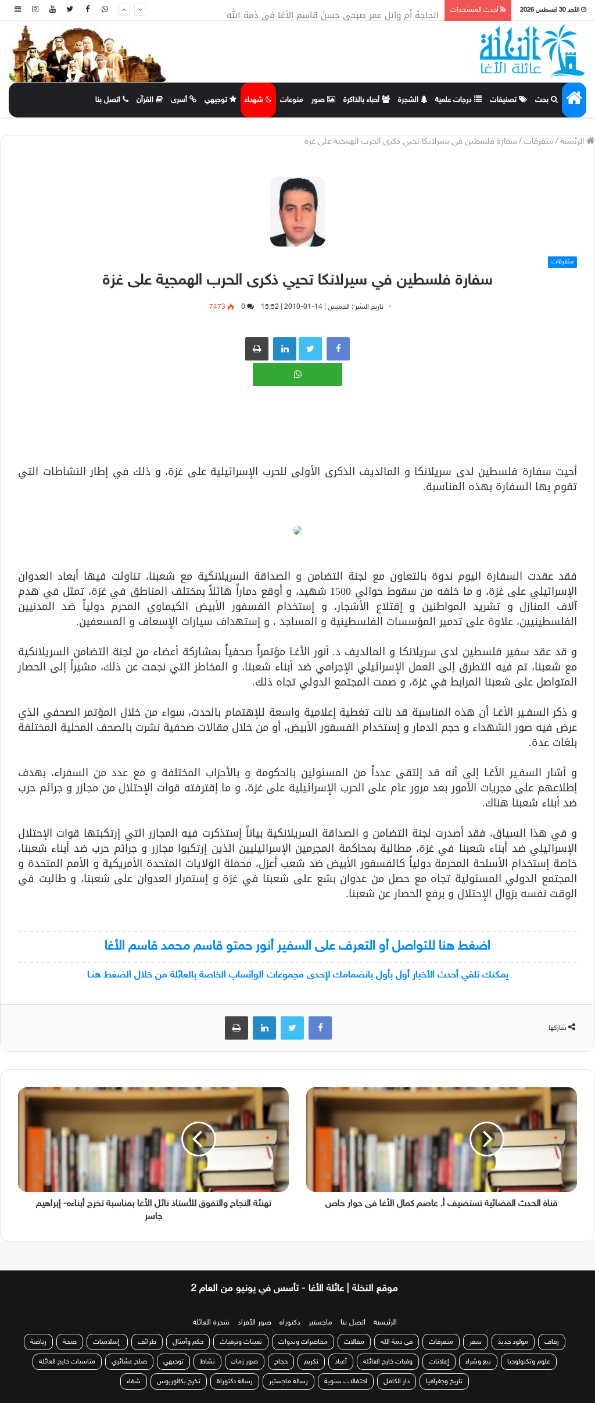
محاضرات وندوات (303, 1342)
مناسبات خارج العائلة (67, 1362)
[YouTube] (52, 10)
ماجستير (320, 1322)
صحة (70, 1342)
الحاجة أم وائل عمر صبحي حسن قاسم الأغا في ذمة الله (333, 10)
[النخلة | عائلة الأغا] (533, 50)
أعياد (341, 1362)
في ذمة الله (397, 1342)
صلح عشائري (129, 1362)
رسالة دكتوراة (235, 1381)
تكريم (311, 1362)
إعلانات (439, 1362)
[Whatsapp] (104, 10)
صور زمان (244, 1362)
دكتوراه (289, 1322)
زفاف (551, 1342)
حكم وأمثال (188, 1342)
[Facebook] (87, 10)
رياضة (38, 1342)
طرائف (147, 1342)
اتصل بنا (109, 100)
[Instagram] (35, 10)
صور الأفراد (254, 1322)
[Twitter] (69, 10)
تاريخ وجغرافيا (444, 1381)
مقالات (354, 1342)
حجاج (281, 1362)
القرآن (146, 100)
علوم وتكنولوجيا (528, 1362)
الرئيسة (573, 142)
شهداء (255, 100)
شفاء (134, 1381)
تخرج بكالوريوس (178, 1381)
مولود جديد (513, 1342)
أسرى (180, 100)
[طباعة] (256, 348)
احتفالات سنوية (345, 1381)
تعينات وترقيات (241, 1342)
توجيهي (217, 100)
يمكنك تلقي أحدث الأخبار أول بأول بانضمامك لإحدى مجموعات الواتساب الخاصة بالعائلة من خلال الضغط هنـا (297, 975)
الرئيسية (385, 1322)
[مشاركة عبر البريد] (284, 348)
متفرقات (539, 142)
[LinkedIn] (264, 1028)
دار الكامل (396, 1381)
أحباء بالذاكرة (362, 100)
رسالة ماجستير (288, 1381)
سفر (475, 1342)
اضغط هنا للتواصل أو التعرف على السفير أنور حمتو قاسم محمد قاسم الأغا (297, 946)
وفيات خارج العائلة (388, 1362)
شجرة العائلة (211, 1322)
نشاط (207, 1362)
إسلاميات (107, 1342)
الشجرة (409, 100)
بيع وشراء (478, 1362)
